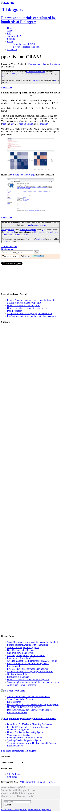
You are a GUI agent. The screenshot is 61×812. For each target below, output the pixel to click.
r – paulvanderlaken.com (35, 72)
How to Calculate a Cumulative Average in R (28, 308)
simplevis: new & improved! (20, 653)
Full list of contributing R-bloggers (18, 750)
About (10, 30)
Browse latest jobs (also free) (26, 46)
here (2, 76)
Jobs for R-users (17, 690)
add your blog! (14, 36)
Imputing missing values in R (20, 658)
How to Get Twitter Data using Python (25, 732)
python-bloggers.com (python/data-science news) (33, 718)
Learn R (11, 38)
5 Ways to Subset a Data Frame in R (24, 302)
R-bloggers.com (7, 230)
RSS (9, 33)
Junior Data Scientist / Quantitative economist (28, 696)
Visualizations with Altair (19, 735)
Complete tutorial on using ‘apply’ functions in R (30, 671)
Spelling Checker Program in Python (24, 740)
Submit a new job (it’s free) (25, 44)
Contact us (12, 49)
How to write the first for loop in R (23, 305)
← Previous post (9, 246)
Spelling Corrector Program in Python (24, 737)
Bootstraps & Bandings (18, 677)
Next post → (7, 249)
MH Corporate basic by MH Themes (37, 782)
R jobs (10, 41)
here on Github (26, 124)
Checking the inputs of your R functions (26, 655)
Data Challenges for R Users (20, 650)
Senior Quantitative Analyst (20, 699)
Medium (44, 124)
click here (34, 80)
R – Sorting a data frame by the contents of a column (31, 316)
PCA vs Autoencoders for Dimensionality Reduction (31, 300)
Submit (8, 805)
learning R (11, 232)
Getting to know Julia (17, 674)
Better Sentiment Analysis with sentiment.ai (27, 645)
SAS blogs (12, 777)
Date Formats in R (15, 310)
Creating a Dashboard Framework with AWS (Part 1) (32, 661)
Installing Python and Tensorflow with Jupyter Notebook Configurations (28, 728)
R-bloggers (15, 74)
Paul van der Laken (37, 64)
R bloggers (54, 64)
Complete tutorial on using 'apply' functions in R (29, 313)
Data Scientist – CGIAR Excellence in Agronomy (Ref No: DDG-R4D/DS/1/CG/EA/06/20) (32, 705)
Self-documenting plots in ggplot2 (23, 647)
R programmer (14, 702)
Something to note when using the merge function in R (32, 642)
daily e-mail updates (28, 230)
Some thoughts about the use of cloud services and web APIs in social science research (33, 683)
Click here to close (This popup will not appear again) (26, 809)
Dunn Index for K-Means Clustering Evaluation (29, 724)
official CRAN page (23, 174)
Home (10, 28)
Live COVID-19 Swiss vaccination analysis (27, 669)
